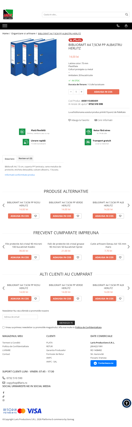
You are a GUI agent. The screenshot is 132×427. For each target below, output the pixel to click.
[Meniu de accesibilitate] (126, 403)
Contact (6, 354)
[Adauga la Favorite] (35, 216)
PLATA (49, 342)
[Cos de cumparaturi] (126, 26)
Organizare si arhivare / (24, 33)
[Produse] (5, 26)
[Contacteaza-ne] (118, 26)
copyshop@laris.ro (16, 382)
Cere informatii (104, 120)
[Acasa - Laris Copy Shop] (18, 14)
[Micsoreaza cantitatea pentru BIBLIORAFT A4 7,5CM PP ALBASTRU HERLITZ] (70, 91)
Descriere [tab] (9, 158)
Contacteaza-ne (105, 363)
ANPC (49, 357)
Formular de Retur (55, 354)
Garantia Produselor (56, 350)
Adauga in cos (103, 91)
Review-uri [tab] (25, 158)
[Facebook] (3, 392)
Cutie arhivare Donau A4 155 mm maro (108, 245)
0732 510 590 (14, 378)
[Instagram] (3, 400)
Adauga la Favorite (80, 120)
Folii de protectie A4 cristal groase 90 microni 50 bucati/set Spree (66, 245)
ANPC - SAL (51, 361)
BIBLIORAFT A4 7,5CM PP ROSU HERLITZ (23, 204)
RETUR (49, 346)
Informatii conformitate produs (20, 174)
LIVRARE (6, 350)
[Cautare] (127, 14)
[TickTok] (3, 396)
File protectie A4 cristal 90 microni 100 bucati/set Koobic (23, 245)
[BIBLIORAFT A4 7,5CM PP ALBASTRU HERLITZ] (33, 57)
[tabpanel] (33, 57)
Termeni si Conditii (11, 342)
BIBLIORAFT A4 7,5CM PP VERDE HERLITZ (66, 204)
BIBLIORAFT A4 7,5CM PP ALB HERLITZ (108, 204)
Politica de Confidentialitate (88, 327)
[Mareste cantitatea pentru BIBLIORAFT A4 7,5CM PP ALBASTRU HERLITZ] (81, 91)
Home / (6, 33)
